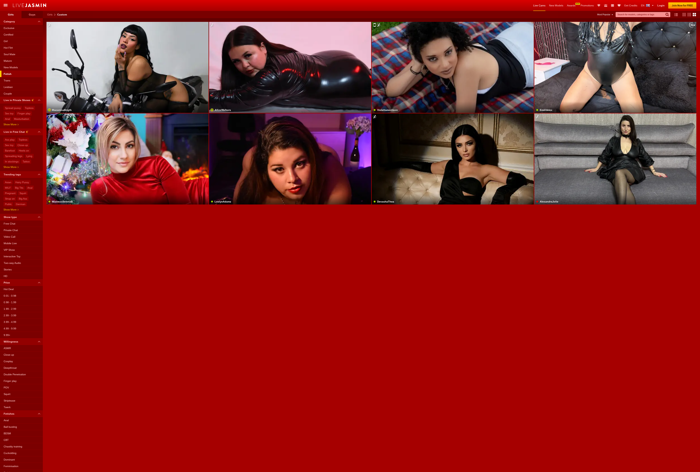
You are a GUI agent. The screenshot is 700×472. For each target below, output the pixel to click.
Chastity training (13, 446)
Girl (6, 41)
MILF (8, 187)
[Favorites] (619, 5)
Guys (32, 14)
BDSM (7, 433)
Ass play (10, 139)
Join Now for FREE (682, 5)
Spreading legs (13, 156)
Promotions (587, 5)
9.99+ (7, 335)
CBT (6, 439)
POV (6, 387)
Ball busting (10, 426)
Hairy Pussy (22, 182)
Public (8, 204)
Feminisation (11, 466)
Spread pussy (13, 108)
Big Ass (23, 198)
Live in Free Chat (14, 131)
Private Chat (11, 230)
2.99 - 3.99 (10, 315)
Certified (8, 34)
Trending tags (12, 174)
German (20, 204)
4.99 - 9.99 (10, 328)
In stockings (12, 161)
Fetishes (9, 413)
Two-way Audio (12, 262)
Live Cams (539, 5)
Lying (29, 156)
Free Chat (9, 223)
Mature (8, 60)
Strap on (10, 198)
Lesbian (8, 87)
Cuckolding (10, 453)
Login (661, 5)
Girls (49, 14)
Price (7, 282)
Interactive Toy (12, 256)
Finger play (24, 113)
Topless (29, 108)
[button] (683, 14)
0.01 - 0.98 (10, 295)
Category (9, 21)
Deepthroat (10, 367)
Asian (8, 182)
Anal (7, 118)
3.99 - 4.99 (10, 321)
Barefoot (10, 150)
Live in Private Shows (17, 100)
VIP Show (9, 249)
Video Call (9, 236)
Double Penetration (15, 374)
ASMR (7, 348)
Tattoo (26, 161)
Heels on (24, 150)
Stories (8, 269)
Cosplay (8, 361)
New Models (556, 5)
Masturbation (21, 118)
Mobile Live (10, 243)
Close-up (23, 145)
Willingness (11, 341)
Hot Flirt (8, 47)
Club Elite (598, 5)
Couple (8, 93)
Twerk (7, 407)
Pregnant (10, 193)
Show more (10, 124)
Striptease (9, 400)
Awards (571, 5)
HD (5, 276)
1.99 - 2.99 (10, 308)
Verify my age (453, 76)
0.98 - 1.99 (10, 302)
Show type (10, 217)
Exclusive (9, 28)
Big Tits (19, 187)
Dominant (9, 459)
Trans (7, 80)
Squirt (23, 193)
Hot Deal (9, 289)
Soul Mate (9, 54)
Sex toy (9, 113)
